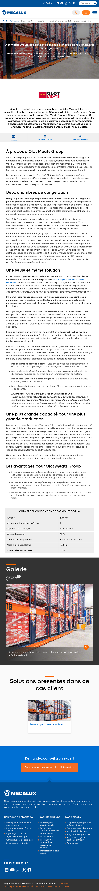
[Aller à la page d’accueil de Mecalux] (4, 21)
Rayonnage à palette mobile (46, 724)
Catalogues (72, 843)
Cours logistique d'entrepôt (79, 828)
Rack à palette (47, 834)
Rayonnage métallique (16, 837)
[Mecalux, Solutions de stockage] (14, 15)
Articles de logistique (77, 831)
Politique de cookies (58, 887)
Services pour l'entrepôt (17, 843)
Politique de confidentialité (19, 887)
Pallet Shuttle (46, 837)
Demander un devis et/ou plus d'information (49, 767)
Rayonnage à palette (16, 834)
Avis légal (64, 884)
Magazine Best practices (78, 835)
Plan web (40, 887)
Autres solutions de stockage (19, 840)
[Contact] (86, 12)
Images (13, 578)
